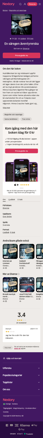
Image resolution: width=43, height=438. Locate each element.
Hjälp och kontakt (14, 358)
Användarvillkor (30, 408)
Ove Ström (7, 216)
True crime (26, 119)
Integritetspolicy (18, 408)
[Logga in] (25, 4)
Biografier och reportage (17, 10)
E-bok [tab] (20, 199)
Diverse (26, 48)
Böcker (5, 10)
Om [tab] (4, 199)
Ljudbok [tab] (11, 199)
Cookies (6, 412)
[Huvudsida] (39, 4)
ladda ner (17, 348)
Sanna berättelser (11, 119)
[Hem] (10, 4)
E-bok (12, 232)
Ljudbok (6, 232)
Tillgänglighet (7, 408)
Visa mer (6, 107)
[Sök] (20, 4)
